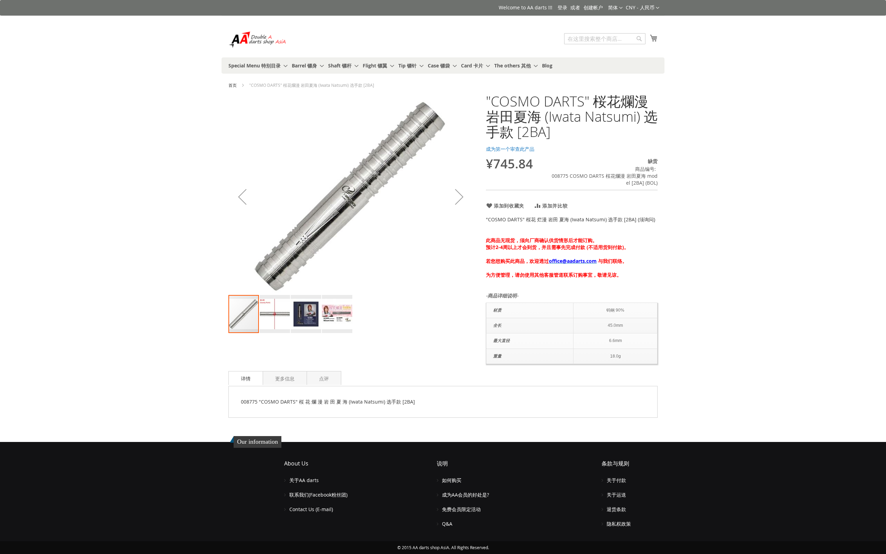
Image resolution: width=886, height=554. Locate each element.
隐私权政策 (619, 523)
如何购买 (451, 480)
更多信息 (285, 378)
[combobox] (604, 38)
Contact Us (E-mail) (311, 509)
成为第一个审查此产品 (510, 149)
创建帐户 (593, 7)
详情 (246, 378)
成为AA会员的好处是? (465, 494)
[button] (642, 8)
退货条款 (616, 509)
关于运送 (616, 494)
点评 (324, 378)
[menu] (443, 65)
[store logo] (257, 39)
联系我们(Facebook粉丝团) (318, 494)
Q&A (447, 523)
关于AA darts (304, 480)
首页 (232, 85)
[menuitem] (256, 65)
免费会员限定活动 (461, 509)
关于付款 (616, 480)
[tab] (245, 378)
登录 (562, 7)
